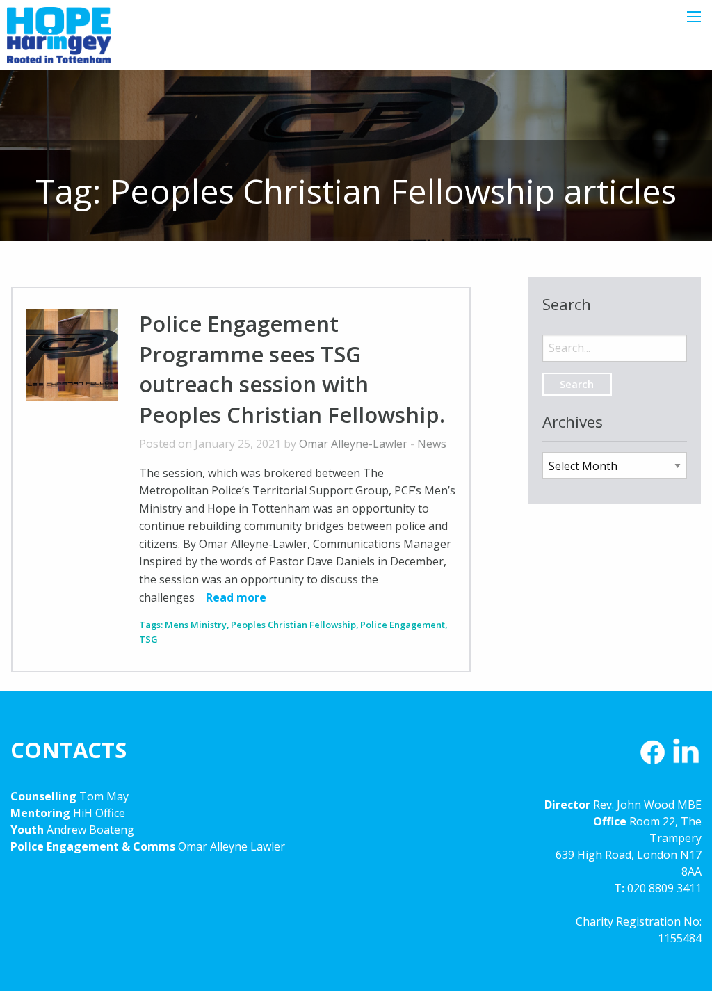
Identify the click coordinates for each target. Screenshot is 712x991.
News (431, 443)
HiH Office (97, 813)
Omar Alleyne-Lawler (353, 443)
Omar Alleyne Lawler (231, 846)
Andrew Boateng (90, 829)
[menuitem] (614, 336)
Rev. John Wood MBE (647, 804)
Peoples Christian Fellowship (293, 624)
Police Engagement (402, 624)
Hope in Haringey (59, 41)
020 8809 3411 (664, 888)
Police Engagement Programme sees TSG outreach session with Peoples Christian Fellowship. (292, 368)
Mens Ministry (196, 624)
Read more (236, 597)
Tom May (104, 796)
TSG (148, 639)
